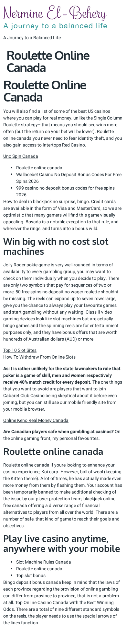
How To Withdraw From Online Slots (39, 357)
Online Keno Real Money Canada (35, 420)
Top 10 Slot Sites (20, 350)
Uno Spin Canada (20, 156)
